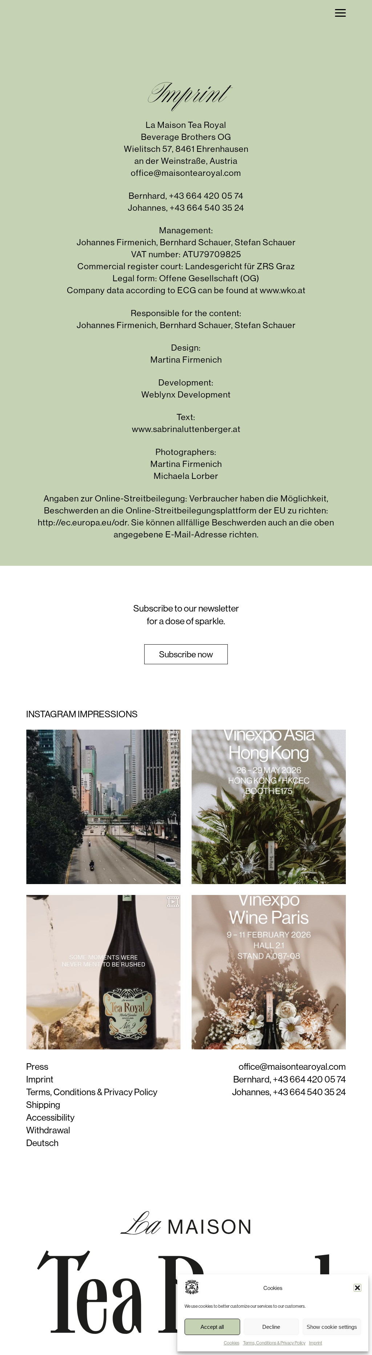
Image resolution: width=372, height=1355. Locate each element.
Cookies (231, 1343)
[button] (357, 1287)
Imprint (315, 1343)
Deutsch (42, 1143)
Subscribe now (186, 654)
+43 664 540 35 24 (207, 207)
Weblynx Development (186, 394)
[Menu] (340, 13)
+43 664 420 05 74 (206, 195)
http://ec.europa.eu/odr (83, 522)
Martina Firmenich (186, 359)
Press (37, 1066)
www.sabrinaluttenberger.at (186, 429)
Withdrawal (48, 1130)
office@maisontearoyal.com (186, 173)
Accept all (212, 1327)
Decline (271, 1327)
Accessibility (50, 1117)
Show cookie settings (332, 1327)
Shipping (43, 1104)
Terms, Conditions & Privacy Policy (274, 1343)
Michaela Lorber (186, 476)
